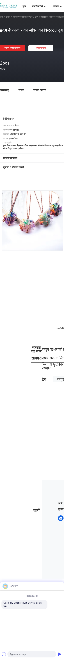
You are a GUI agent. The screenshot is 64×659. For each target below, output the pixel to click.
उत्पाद (8, 17)
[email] (61, 518)
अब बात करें (41, 48)
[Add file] (4, 654)
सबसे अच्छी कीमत (12, 48)
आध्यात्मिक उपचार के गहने (22, 17)
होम (1, 17)
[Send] (59, 654)
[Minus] (60, 586)
